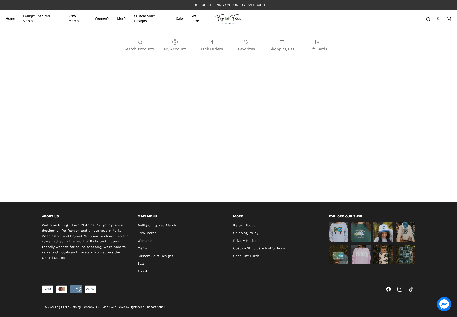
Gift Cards (317, 49)
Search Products (139, 49)
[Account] (438, 19)
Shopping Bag (282, 49)
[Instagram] (400, 289)
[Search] (428, 19)
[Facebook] (388, 289)
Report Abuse (156, 307)
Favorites (246, 49)
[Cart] (449, 19)
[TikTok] (411, 289)
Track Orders (211, 49)
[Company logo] (228, 19)
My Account (175, 49)
